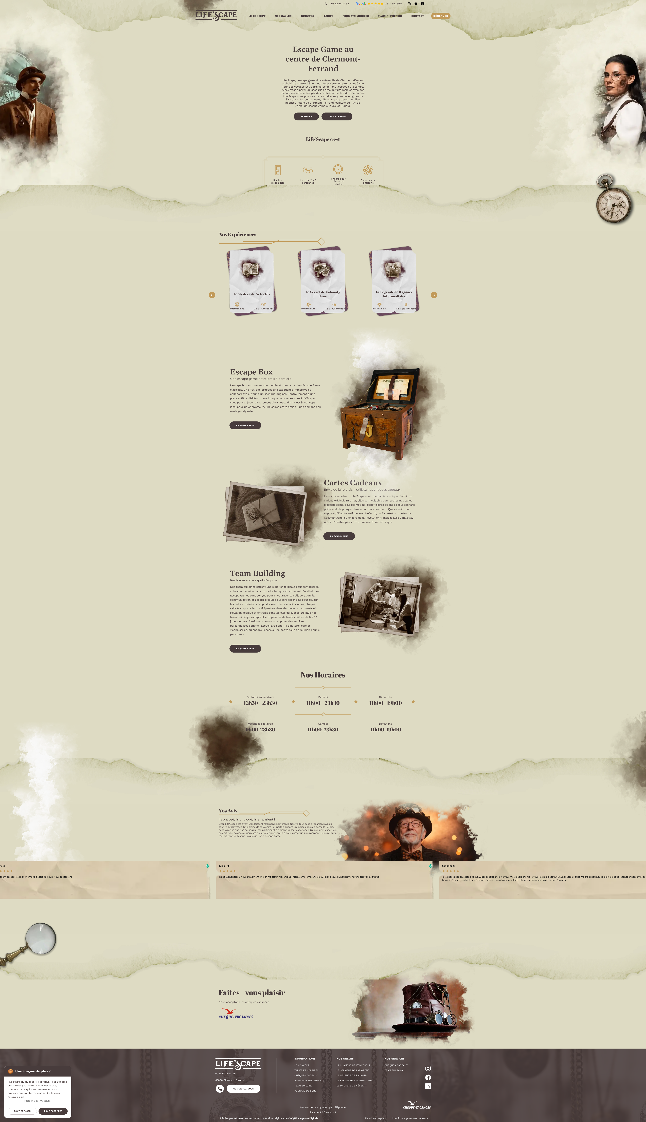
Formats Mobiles (356, 16)
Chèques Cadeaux (305, 1075)
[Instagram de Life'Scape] (409, 4)
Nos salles (283, 16)
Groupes (307, 16)
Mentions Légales (375, 1118)
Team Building (337, 116)
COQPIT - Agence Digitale (303, 1118)
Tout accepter (53, 1111)
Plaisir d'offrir (390, 16)
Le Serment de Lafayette (352, 1070)
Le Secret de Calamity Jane (354, 1080)
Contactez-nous (243, 1088)
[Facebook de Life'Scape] (416, 4)
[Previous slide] (212, 295)
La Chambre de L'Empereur (353, 1065)
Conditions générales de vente (410, 1118)
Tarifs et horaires (306, 1070)
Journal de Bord (305, 1090)
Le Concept (257, 16)
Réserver (440, 16)
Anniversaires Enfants (309, 1080)
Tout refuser (22, 1111)
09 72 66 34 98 (340, 3)
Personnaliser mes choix (37, 1101)
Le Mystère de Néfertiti (352, 1085)
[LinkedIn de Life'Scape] (423, 4)
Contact (417, 16)
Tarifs (328, 16)
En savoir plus (245, 425)
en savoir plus (16, 1096)
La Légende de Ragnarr (351, 1075)
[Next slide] (434, 295)
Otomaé (238, 1118)
